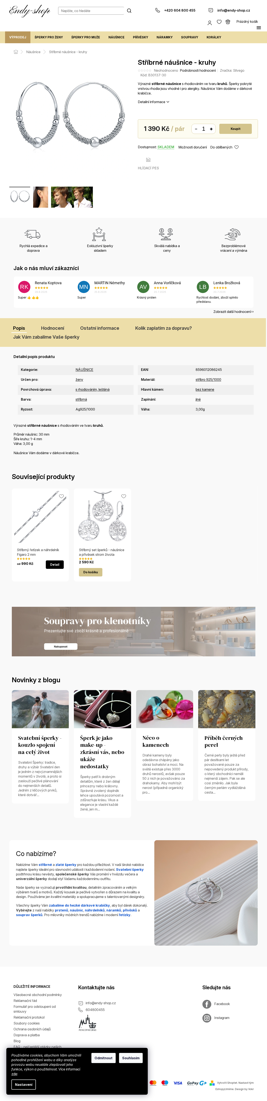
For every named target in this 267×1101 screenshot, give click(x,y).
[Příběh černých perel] (226, 709)
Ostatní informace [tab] (99, 328)
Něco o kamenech (155, 741)
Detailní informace (151, 102)
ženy (79, 379)
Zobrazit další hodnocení (232, 312)
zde (14, 1074)
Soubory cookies (27, 1023)
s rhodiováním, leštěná (93, 389)
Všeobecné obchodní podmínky (38, 995)
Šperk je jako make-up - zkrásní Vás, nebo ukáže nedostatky (102, 752)
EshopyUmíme (224, 1089)
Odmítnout (103, 1058)
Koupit (235, 129)
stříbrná (81, 399)
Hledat (129, 10)
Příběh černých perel (224, 742)
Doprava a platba (27, 1035)
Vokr (251, 1089)
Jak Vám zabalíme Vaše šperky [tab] (46, 337)
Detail (54, 564)
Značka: (232, 70)
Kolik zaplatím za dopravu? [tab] (163, 328)
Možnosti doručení (192, 147)
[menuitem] (17, 37)
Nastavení (23, 1084)
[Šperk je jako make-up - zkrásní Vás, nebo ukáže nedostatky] (102, 709)
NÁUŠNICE (84, 369)
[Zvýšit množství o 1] (211, 129)
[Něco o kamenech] (164, 709)
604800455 (95, 1010)
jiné (198, 399)
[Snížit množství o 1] (196, 129)
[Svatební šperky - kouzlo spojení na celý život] (40, 709)
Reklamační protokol (29, 1017)
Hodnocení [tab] (52, 328)
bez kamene (205, 389)
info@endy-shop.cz (101, 1003)
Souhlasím (131, 1058)
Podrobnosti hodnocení (198, 70)
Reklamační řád (25, 1001)
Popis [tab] (19, 328)
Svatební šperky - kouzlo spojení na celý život (40, 745)
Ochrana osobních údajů (32, 1029)
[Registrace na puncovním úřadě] (87, 1022)
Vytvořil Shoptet (227, 1082)
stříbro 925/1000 (208, 379)
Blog (17, 1041)
